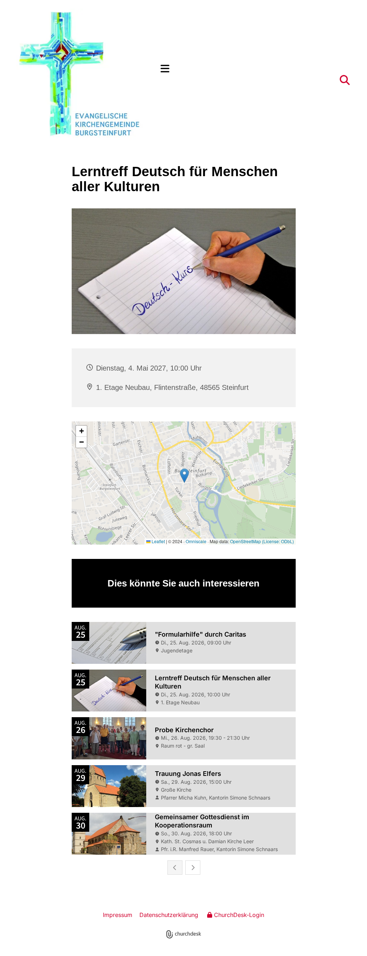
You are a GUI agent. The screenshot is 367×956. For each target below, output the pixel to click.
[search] (345, 80)
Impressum (117, 914)
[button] (256, 69)
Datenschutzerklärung (168, 914)
